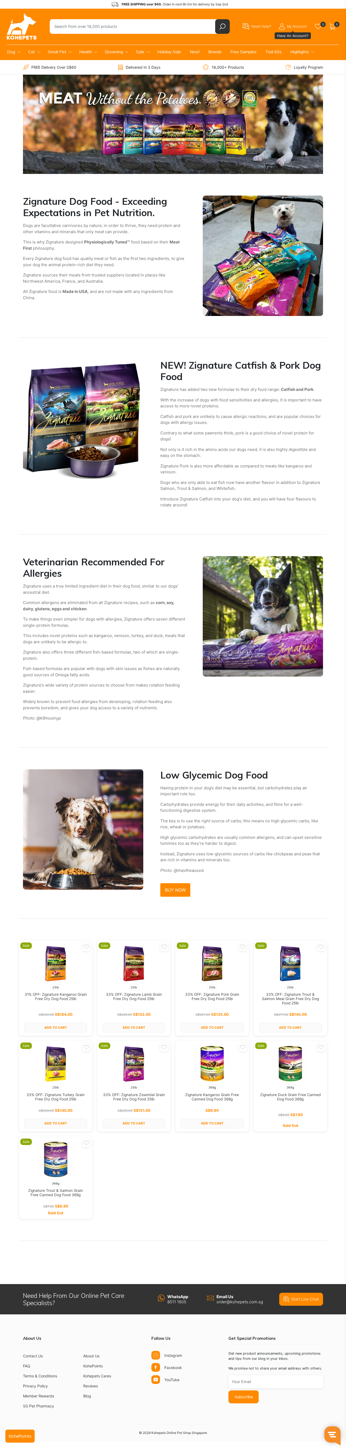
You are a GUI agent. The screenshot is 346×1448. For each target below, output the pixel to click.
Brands (215, 51)
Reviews (90, 1386)
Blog (87, 1396)
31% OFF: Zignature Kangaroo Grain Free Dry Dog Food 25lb (56, 996)
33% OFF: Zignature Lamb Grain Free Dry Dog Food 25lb (134, 996)
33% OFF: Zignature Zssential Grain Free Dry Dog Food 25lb (134, 1097)
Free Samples (243, 51)
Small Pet (57, 51)
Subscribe (244, 1396)
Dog (11, 51)
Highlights (299, 51)
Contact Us (33, 1356)
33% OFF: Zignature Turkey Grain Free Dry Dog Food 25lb (55, 1097)
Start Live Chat (305, 1299)
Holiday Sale (169, 51)
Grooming (114, 51)
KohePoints (93, 1366)
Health (85, 51)
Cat (31, 51)
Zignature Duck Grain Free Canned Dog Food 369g (290, 1097)
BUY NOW (175, 890)
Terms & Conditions (40, 1376)
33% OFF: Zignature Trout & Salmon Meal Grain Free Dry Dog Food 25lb (290, 998)
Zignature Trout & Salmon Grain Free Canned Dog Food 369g (55, 1192)
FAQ (26, 1366)
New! (194, 51)
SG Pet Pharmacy (38, 1406)
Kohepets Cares (97, 1376)
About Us (91, 1356)
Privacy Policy (35, 1386)
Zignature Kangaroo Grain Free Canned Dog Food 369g (212, 1097)
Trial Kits (273, 51)
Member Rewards (38, 1396)
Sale (140, 51)
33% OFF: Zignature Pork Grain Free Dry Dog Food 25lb (212, 996)
